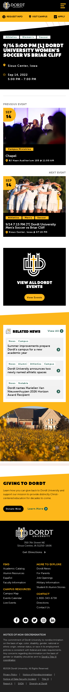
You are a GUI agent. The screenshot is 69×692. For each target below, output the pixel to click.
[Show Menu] (63, 6)
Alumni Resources (13, 573)
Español (7, 577)
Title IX (45, 679)
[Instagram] (43, 620)
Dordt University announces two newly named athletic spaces (29, 370)
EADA (21, 683)
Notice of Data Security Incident (19, 679)
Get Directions (32, 552)
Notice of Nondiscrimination (37, 674)
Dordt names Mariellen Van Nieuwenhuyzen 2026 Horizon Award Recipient (28, 391)
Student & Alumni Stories (51, 587)
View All (53, 330)
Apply (61, 16)
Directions (43, 602)
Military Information (48, 582)
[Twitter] (34, 620)
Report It (7, 683)
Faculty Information (14, 582)
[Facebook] (16, 620)
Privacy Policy (10, 674)
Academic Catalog (14, 568)
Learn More (35, 508)
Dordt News (44, 568)
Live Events (9, 602)
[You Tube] (25, 620)
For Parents (43, 573)
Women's (28, 37)
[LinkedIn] (52, 620)
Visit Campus (39, 16)
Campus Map (10, 593)
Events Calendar (12, 598)
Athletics (11, 37)
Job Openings (45, 577)
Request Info (14, 16)
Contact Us (43, 607)
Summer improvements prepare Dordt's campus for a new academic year (29, 349)
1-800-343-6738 (47, 598)
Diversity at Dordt (38, 683)
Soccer (43, 37)
